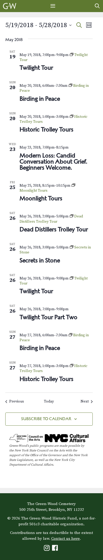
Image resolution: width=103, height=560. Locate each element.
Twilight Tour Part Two (48, 317)
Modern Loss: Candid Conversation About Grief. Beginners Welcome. (53, 161)
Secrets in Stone (40, 260)
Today (49, 401)
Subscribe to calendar (46, 418)
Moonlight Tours (41, 198)
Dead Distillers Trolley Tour (54, 229)
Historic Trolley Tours (46, 129)
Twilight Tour (36, 67)
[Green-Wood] (10, 6)
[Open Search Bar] (97, 6)
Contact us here (65, 538)
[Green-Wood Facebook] (55, 549)
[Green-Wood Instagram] (47, 549)
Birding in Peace (40, 98)
